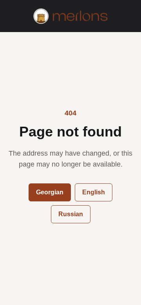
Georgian (49, 192)
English (93, 192)
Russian (70, 214)
